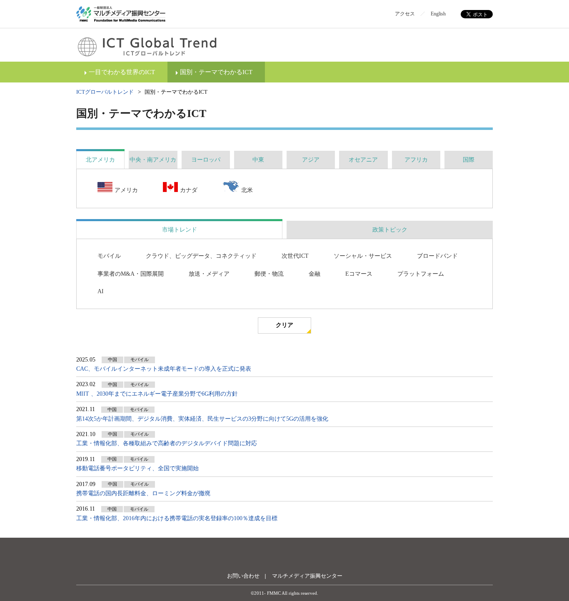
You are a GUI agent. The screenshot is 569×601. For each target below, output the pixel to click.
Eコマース (358, 274)
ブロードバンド (437, 256)
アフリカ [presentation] (416, 160)
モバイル (109, 256)
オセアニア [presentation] (363, 160)
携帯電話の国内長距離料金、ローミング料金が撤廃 (143, 493)
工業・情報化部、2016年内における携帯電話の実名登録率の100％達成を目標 (176, 518)
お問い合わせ (243, 576)
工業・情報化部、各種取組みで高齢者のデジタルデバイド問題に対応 (166, 443)
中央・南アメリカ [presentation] (153, 160)
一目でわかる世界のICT (122, 72)
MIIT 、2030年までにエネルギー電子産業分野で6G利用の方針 (157, 394)
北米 (247, 190)
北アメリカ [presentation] (100, 160)
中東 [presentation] (258, 160)
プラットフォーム (420, 274)
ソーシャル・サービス (363, 256)
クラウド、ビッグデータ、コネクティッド (201, 256)
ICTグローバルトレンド (105, 92)
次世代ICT (295, 256)
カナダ (188, 190)
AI (100, 291)
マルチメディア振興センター (307, 576)
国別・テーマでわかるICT (216, 72)
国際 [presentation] (468, 160)
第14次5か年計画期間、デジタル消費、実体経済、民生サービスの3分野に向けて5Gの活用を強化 (203, 419)
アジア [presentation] (310, 160)
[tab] (100, 160)
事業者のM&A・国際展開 (130, 274)
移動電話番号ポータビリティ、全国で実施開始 (137, 468)
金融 (314, 274)
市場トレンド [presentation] (179, 230)
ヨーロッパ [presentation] (205, 160)
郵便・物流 (269, 274)
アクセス (405, 14)
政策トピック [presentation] (389, 230)
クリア (284, 325)
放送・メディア (209, 274)
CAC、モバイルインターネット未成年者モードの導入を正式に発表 (163, 369)
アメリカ (126, 190)
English (438, 14)
